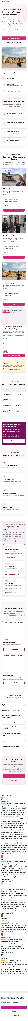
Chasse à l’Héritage (7, 405)
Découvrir (14, 210)
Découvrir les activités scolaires (11, 574)
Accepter (14, 1007)
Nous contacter (14, 780)
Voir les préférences (14, 1015)
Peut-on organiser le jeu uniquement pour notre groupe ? (12, 727)
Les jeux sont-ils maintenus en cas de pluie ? (11, 740)
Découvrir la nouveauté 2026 (14, 355)
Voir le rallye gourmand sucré (14, 369)
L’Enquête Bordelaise (7, 394)
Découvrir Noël (14, 682)
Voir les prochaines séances (14, 38)
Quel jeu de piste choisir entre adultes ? (11, 710)
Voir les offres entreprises (10, 557)
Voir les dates (14, 440)
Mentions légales (18, 1018)
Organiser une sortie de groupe (14, 42)
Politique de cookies (10, 1018)
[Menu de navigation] (25, 2)
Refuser (14, 1011)
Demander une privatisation (10, 592)
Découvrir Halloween (14, 649)
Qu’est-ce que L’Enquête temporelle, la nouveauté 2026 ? (11, 716)
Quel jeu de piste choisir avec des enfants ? (10, 705)
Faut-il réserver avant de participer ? (11, 722)
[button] (26, 994)
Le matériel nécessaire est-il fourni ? (11, 746)
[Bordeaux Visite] (5, 1)
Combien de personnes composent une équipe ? (11, 734)
